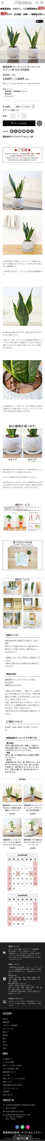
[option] (22, 40)
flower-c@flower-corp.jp (15, 1111)
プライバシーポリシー (11, 1088)
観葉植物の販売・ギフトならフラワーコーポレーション (22, 1134)
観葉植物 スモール (20, 91)
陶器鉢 (5, 1035)
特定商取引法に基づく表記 (12, 1085)
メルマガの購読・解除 (11, 1068)
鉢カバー (6, 1032)
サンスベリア (10, 96)
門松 (4, 1048)
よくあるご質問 (8, 1062)
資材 (4, 1038)
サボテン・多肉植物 (10, 1025)
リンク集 (6, 1075)
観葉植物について (9, 1072)
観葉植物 (8, 91)
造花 (4, 1041)
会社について (7, 1081)
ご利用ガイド (7, 1059)
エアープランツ (8, 1028)
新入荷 (5, 1019)
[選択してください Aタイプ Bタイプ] (25, 106)
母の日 (5, 1045)
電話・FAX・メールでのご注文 (14, 1078)
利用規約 (6, 1091)
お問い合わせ (7, 1095)
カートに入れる (20, 123)
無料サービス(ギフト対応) (12, 1065)
